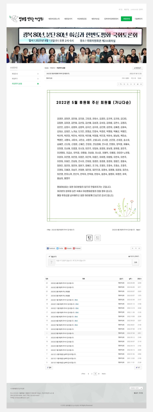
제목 (83, 279)
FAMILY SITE (135, 388)
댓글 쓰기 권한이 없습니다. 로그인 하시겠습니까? (71, 260)
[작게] (127, 84)
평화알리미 (68, 19)
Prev (83, 374)
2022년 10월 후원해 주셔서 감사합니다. (63, 312)
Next (103, 374)
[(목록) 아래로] (134, 84)
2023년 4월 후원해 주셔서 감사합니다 (62, 283)
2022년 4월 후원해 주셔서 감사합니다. (62, 337)
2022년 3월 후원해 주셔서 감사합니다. (62, 342)
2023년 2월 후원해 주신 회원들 (60, 291)
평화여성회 (49, 78)
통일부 (136, 393)
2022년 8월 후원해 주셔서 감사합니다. (62, 321)
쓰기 (138, 367)
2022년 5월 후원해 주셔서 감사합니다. (58, 73)
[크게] (124, 84)
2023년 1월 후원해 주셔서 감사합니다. (62, 300)
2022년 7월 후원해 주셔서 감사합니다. (62, 325)
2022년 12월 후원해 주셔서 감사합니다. (63, 304)
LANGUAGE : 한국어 (137, 9)
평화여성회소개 (54, 19)
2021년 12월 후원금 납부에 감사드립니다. (63, 354)
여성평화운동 (82, 19)
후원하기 (15, 78)
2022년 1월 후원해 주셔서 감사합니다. (62, 350)
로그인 (120, 9)
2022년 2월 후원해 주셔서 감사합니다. (62, 346)
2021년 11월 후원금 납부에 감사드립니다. (63, 358)
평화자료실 (95, 19)
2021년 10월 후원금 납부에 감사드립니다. (63, 362)
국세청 (141, 393)
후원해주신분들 (17, 84)
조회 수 (139, 279)
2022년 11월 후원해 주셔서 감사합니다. (63, 308)
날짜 (130, 279)
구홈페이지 (138, 19)
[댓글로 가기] (137, 84)
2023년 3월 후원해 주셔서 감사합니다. (62, 287)
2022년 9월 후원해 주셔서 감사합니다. (62, 316)
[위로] (131, 84)
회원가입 (126, 9)
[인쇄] (141, 84)
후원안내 (126, 19)
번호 (47, 279)
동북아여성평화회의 (111, 19)
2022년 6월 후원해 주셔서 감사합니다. (62, 329)
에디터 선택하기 (134, 256)
